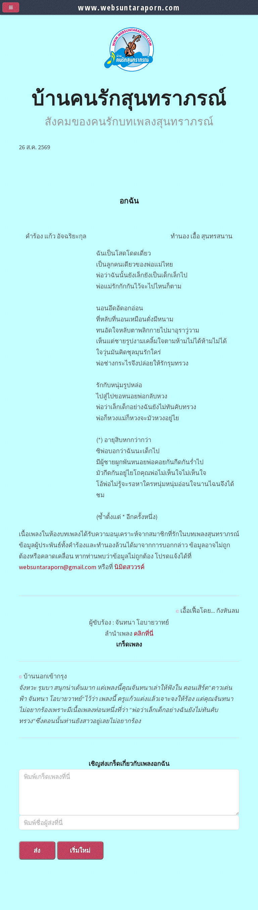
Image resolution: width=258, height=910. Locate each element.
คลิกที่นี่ (144, 633)
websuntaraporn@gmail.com (57, 567)
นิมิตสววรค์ (129, 567)
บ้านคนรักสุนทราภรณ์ (129, 97)
